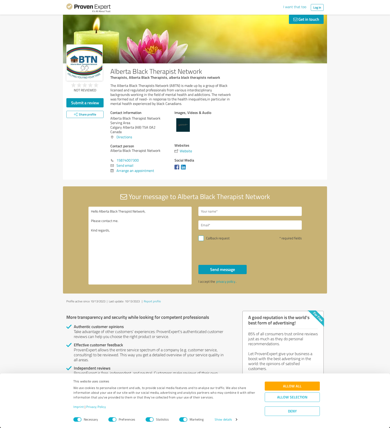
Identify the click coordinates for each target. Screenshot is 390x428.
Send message (222, 269)
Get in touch (308, 19)
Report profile (152, 301)
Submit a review (85, 103)
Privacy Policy (96, 407)
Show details (223, 419)
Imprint (78, 407)
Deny (292, 411)
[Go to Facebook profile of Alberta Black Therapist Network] (177, 169)
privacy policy (225, 281)
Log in (317, 7)
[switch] (112, 419)
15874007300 (127, 160)
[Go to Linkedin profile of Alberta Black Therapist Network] (184, 169)
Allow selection (292, 397)
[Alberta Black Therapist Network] (84, 62)
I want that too (294, 6)
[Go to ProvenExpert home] (88, 8)
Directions (124, 136)
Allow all (292, 386)
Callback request (218, 238)
